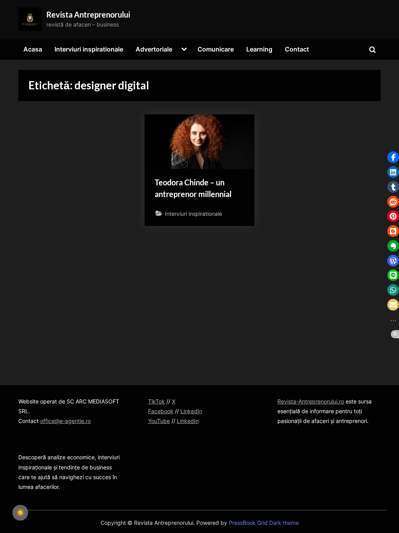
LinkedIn (191, 411)
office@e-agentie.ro (65, 421)
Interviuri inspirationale (89, 49)
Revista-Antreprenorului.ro (310, 401)
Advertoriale (154, 49)
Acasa (32, 49)
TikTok (156, 401)
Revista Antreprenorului (88, 14)
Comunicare (216, 49)
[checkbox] (20, 513)
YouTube (159, 421)
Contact (297, 49)
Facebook (160, 411)
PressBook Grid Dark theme (264, 523)
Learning (259, 49)
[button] (393, 157)
